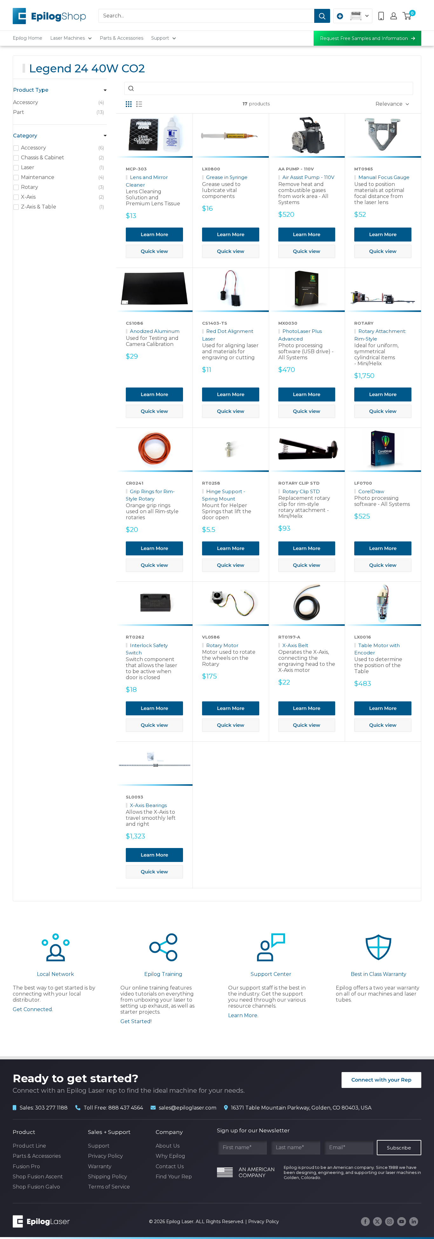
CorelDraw (371, 491)
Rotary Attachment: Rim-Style (380, 334)
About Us (168, 1146)
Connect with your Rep (381, 1080)
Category (25, 136)
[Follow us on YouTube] (401, 1221)
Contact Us (170, 1166)
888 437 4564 (125, 1108)
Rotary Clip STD (301, 491)
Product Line (29, 1146)
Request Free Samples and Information (364, 38)
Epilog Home (27, 38)
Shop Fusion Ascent (38, 1177)
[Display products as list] (139, 104)
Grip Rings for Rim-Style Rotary (150, 495)
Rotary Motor (222, 645)
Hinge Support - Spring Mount (223, 495)
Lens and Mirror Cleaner (147, 181)
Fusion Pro (26, 1166)
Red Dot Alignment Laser (227, 334)
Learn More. (243, 1015)
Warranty (100, 1166)
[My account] (393, 15)
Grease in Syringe (227, 177)
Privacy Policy (105, 1156)
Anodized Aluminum (155, 331)
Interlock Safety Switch (147, 649)
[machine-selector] (352, 16)
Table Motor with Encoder (377, 649)
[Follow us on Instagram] (389, 1221)
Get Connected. (33, 1009)
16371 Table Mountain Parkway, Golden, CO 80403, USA (301, 1108)
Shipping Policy (107, 1177)
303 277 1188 (51, 1108)
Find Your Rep (174, 1177)
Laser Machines (67, 38)
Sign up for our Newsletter (253, 1130)
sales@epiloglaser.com (187, 1108)
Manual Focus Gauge (384, 177)
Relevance (389, 104)
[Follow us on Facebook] (365, 1221)
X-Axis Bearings (148, 805)
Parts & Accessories (121, 38)
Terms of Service (109, 1187)
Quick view (154, 251)
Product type (30, 90)
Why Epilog (170, 1156)
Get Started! (136, 1021)
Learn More (154, 234)
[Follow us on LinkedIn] (413, 1221)
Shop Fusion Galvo (36, 1187)
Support (160, 38)
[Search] (322, 16)
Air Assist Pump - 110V (308, 177)
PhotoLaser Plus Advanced (300, 334)
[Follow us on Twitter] (377, 1221)
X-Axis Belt (295, 645)
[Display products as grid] (129, 104)
